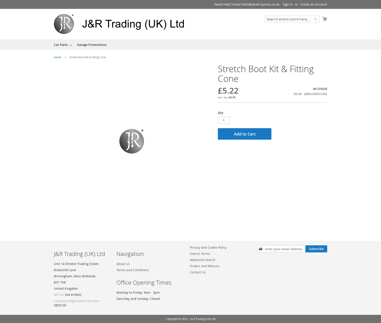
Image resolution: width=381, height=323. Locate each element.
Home (57, 57)
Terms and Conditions (132, 270)
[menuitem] (61, 44)
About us (123, 264)
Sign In (288, 4)
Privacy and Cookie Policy (208, 247)
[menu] (190, 44)
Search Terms (200, 254)
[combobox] (291, 19)
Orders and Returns (204, 266)
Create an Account (313, 4)
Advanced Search (202, 260)
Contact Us (198, 272)
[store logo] (122, 24)
